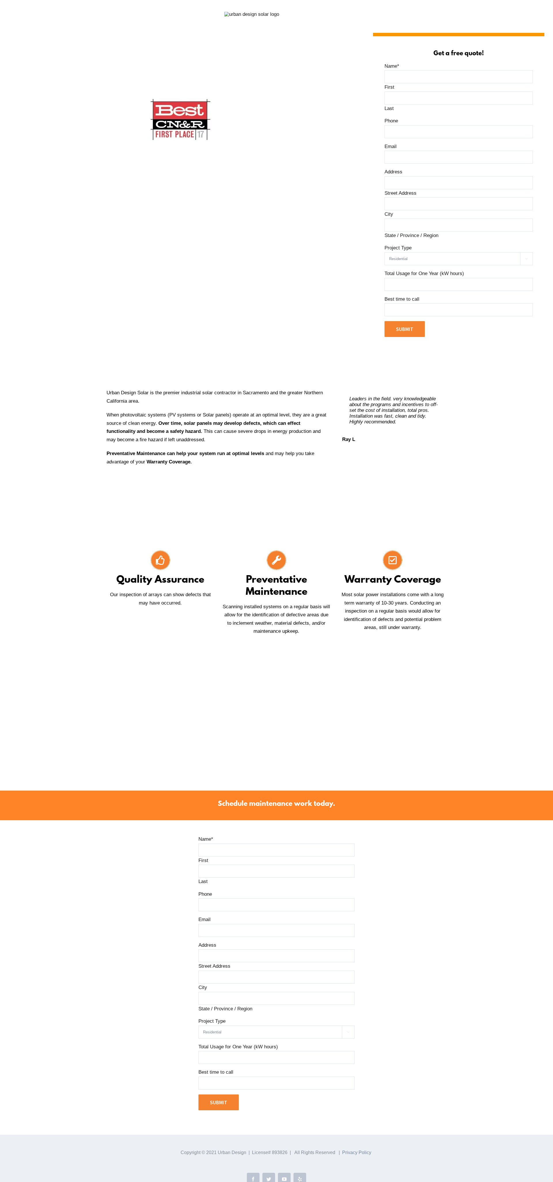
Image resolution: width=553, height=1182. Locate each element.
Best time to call (402, 299)
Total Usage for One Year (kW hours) (424, 273)
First (389, 87)
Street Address (400, 193)
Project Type (398, 248)
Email (391, 146)
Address (393, 172)
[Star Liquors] (165, 739)
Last (389, 108)
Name (392, 66)
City (389, 214)
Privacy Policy (356, 1152)
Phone (391, 121)
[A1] (327, 751)
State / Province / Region (411, 235)
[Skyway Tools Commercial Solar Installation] (173, 751)
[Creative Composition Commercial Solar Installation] (353, 739)
